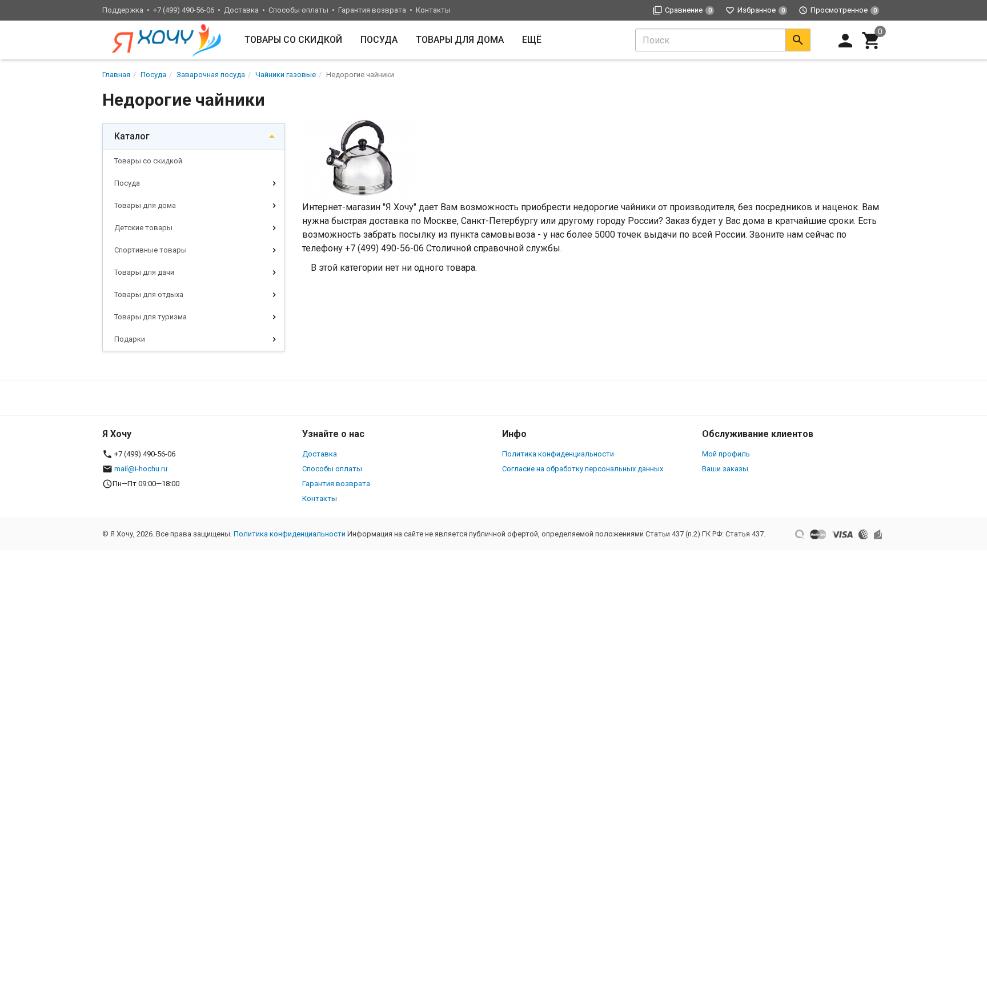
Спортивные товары (150, 250)
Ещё (531, 39)
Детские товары (143, 227)
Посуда (379, 39)
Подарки (129, 339)
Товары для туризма (150, 316)
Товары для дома (460, 39)
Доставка (241, 10)
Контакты (433, 10)
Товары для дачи (144, 272)
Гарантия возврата (372, 10)
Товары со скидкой (293, 39)
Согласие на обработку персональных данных (582, 468)
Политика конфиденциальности (558, 454)
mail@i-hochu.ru (140, 468)
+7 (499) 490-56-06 (183, 10)
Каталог (132, 136)
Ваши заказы (725, 468)
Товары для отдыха (148, 294)
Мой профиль (726, 454)
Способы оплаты (298, 10)
